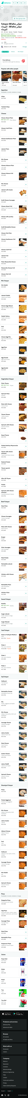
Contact (5, 1077)
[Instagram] (8, 1095)
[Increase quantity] (9, 80)
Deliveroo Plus (6, 1024)
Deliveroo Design (7, 1069)
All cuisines (6, 1037)
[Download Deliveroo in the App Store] (6, 1013)
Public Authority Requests (9, 1085)
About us (5, 1061)
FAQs (4, 1075)
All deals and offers (8, 1039)
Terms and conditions (8, 1080)
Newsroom (5, 1064)
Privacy (5, 1083)
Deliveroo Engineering (8, 1072)
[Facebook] (2, 1095)
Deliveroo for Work (7, 1027)
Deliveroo (6, 3)
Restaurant (5, 1049)
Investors (5, 1066)
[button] (6, 79)
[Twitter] (5, 1095)
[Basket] (17, 2)
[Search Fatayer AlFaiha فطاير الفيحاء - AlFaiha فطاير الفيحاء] (13, 2)
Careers (5, 1052)
